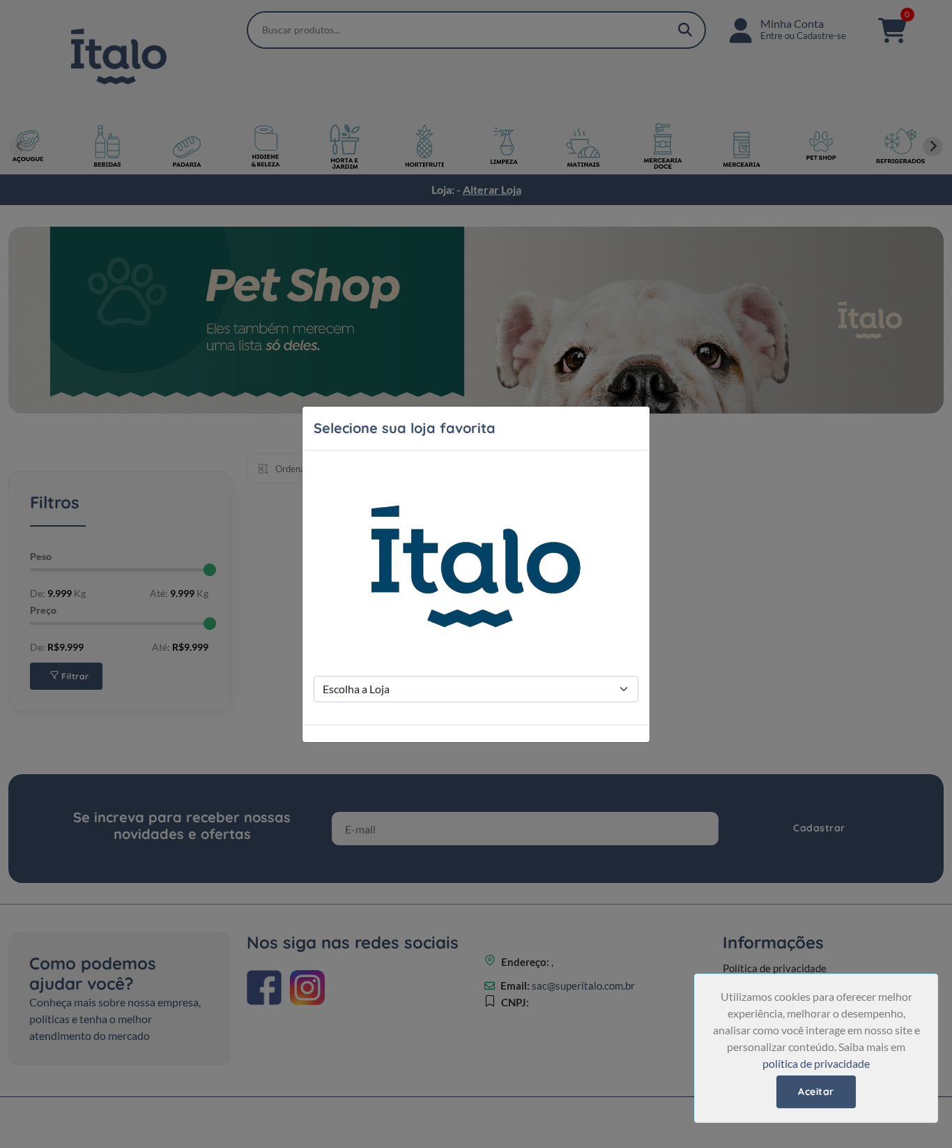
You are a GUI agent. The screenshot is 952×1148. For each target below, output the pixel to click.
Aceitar (816, 1091)
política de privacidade (816, 1063)
